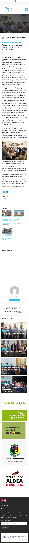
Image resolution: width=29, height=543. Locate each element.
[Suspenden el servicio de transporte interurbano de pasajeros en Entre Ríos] (19, 213)
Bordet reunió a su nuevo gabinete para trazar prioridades (12, 352)
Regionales (13, 42)
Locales (4, 383)
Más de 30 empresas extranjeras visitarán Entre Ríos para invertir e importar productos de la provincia (13, 369)
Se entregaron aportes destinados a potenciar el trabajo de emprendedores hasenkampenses (12, 387)
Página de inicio (5, 36)
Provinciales (12, 36)
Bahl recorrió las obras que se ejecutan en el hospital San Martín (13, 333)
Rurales (18, 42)
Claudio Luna (4, 373)
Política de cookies (10, 537)
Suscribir (4, 527)
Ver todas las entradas (14, 300)
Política (4, 330)
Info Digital (4, 337)
